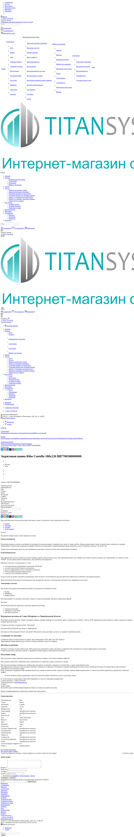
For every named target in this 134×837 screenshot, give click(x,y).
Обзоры (3, 813)
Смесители (56, 438)
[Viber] (13, 449)
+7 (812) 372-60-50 (7, 18)
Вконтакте (10, 422)
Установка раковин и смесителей (20, 194)
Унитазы (49, 438)
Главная (7, 176)
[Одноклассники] (5, 449)
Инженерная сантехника (17, 179)
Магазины (8, 211)
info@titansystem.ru (9, 418)
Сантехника (13, 181)
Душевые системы (10, 438)
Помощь (3, 797)
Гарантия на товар (15, 208)
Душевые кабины (72, 438)
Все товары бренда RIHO (9, 751)
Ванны (80, 438)
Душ (45, 438)
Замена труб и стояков (16, 201)
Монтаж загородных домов (18, 190)
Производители (10, 210)
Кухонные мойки (31, 438)
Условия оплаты (14, 204)
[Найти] (1, 26)
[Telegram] (21, 449)
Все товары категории (8, 749)
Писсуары (40, 438)
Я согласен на (19, 776)
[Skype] (18, 449)
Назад (11, 333)
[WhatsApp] (16, 449)
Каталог (7, 178)
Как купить (8, 202)
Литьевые (15, 444)
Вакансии (4, 790)
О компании (9, 213)
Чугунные (21, 444)
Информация (5, 796)
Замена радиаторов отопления (19, 192)
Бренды (3, 812)
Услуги (7, 188)
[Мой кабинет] (2, 231)
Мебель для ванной (15, 185)
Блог (2, 808)
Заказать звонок (6, 322)
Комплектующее (6, 444)
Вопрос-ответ (5, 810)
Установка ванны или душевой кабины (22, 195)
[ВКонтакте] (2, 449)
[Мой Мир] (7, 449)
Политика (12, 218)
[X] (10, 449)
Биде (2, 438)
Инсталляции (20, 438)
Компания (4, 783)
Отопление (12, 183)
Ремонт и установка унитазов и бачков (22, 199)
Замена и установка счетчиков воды (21, 197)
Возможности (5, 805)
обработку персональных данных (24, 776)
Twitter (9, 424)
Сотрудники (5, 789)
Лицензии (12, 217)
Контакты (8, 220)
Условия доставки (15, 206)
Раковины (63, 438)
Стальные (28, 444)
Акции (7, 186)
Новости (11, 215)
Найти (3, 835)
